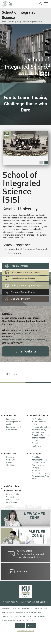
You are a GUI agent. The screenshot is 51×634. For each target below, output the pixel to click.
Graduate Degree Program (24, 292)
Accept (30, 625)
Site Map (10, 465)
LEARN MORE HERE (25, 630)
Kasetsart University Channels (15, 496)
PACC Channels (12, 502)
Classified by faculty (14, 21)
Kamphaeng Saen (39, 459)
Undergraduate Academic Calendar (26, 272)
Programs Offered (20, 266)
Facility (9, 424)
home (4, 21)
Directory (10, 457)
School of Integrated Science (32, 21)
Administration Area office (41, 476)
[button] (46, 162)
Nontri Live (36, 446)
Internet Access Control (38, 439)
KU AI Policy (37, 419)
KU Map (9, 462)
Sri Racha (36, 470)
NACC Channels (13, 499)
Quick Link (10, 459)
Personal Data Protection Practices (40, 434)
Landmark (10, 419)
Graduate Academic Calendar (23, 278)
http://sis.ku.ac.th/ (21, 333)
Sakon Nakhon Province (38, 465)
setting (20, 625)
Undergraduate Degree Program (27, 285)
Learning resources (14, 421)
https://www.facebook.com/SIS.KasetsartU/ (24, 340)
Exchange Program (20, 299)
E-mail (35, 443)
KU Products (11, 429)
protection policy (41, 428)
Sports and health (13, 427)
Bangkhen (36, 457)
